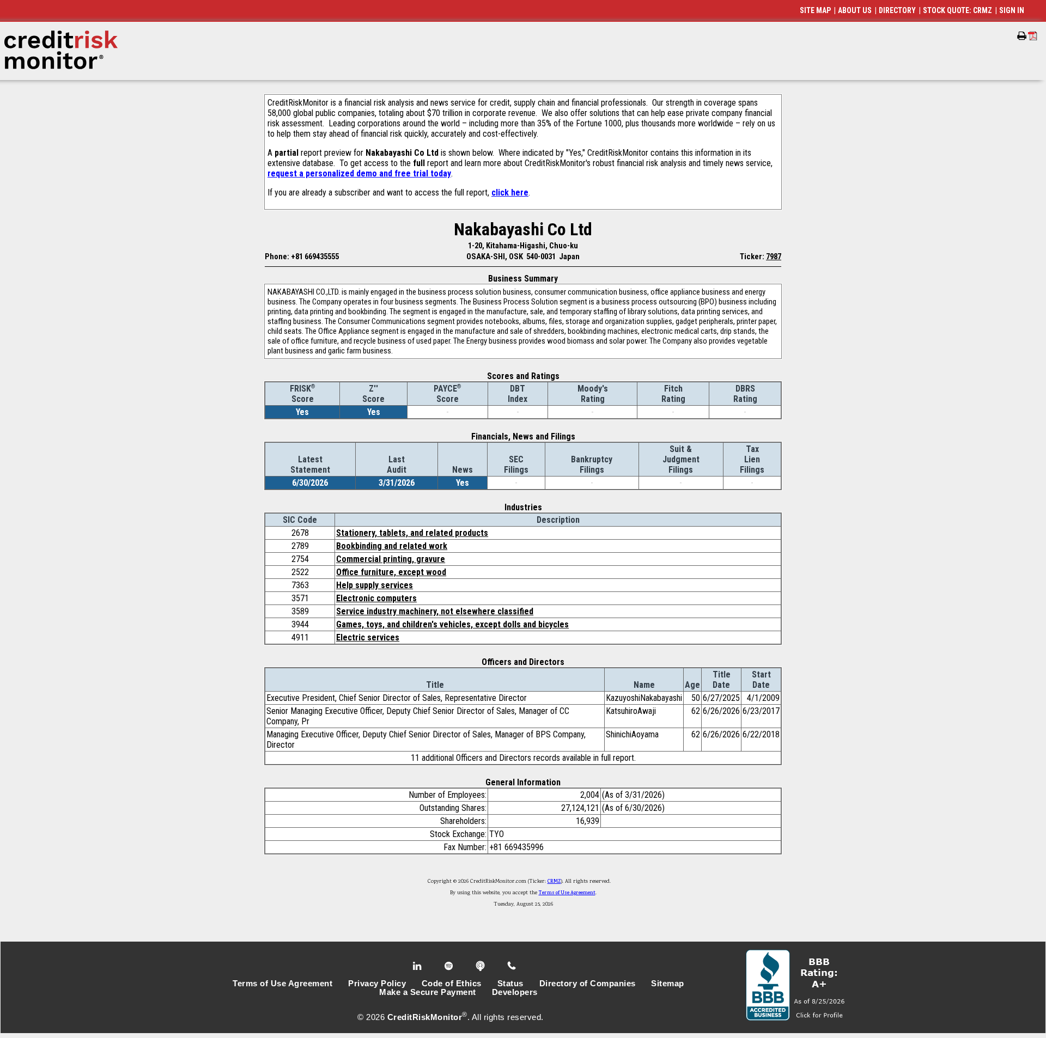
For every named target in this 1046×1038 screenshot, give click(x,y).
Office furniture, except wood (391, 572)
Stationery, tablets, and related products (412, 533)
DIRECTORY (897, 10)
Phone (512, 966)
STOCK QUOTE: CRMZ (957, 10)
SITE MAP (815, 10)
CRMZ (554, 882)
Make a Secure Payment (427, 992)
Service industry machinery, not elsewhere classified (434, 611)
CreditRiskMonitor (425, 1017)
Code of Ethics (452, 983)
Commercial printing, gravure (390, 559)
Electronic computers (376, 598)
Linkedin (418, 966)
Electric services (367, 637)
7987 (773, 256)
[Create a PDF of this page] (1032, 35)
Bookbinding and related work (391, 546)
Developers (515, 992)
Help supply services (374, 585)
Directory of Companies (587, 983)
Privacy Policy (377, 983)
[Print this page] (1021, 36)
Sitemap (667, 983)
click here (509, 192)
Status (510, 983)
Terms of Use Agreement (567, 893)
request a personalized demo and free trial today (359, 173)
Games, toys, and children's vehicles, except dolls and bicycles (452, 624)
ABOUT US (855, 10)
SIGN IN (1011, 10)
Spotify (450, 966)
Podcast (481, 966)
